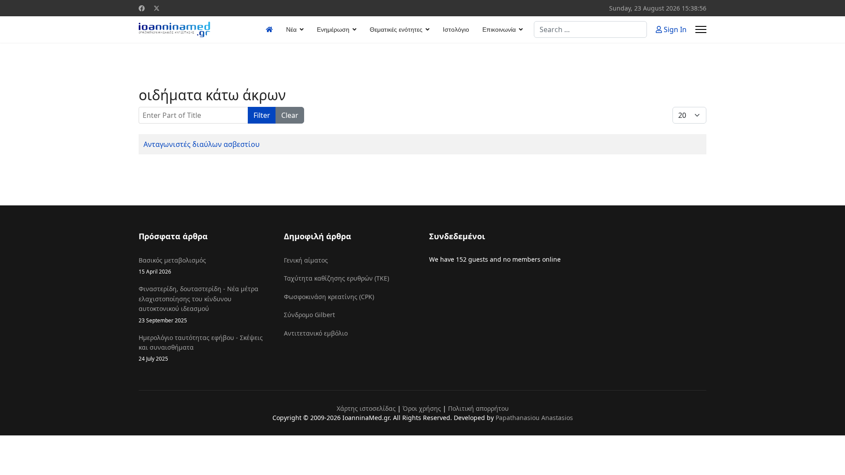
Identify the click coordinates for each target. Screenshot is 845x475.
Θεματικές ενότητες (396, 29)
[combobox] (590, 29)
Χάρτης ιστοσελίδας (366, 408)
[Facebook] (142, 8)
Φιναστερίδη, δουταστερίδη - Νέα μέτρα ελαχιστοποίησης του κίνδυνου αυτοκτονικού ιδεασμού (198, 304)
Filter (262, 115)
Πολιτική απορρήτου (478, 408)
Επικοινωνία (499, 29)
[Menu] (700, 29)
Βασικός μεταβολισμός (172, 265)
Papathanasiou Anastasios (534, 417)
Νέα (291, 29)
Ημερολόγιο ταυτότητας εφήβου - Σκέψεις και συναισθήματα (201, 347)
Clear (289, 115)
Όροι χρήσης (422, 408)
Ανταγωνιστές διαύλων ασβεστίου (201, 144)
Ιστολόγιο (456, 29)
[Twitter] (157, 8)
